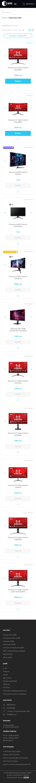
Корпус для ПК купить (11, 755)
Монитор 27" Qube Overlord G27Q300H (18, 69)
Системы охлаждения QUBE (13, 648)
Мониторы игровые (10, 761)
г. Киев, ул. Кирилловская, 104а (18, 711)
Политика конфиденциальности (15, 691)
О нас (5, 668)
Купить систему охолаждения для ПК (17, 764)
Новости (6, 671)
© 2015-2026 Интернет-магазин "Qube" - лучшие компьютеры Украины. (18, 774)
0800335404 (30, 4)
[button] (5, 56)
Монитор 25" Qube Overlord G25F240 (18, 486)
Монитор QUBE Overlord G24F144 (18, 173)
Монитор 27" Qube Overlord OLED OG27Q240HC (18, 591)
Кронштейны (8, 654)
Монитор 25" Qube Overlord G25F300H (18, 538)
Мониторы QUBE (9, 644)
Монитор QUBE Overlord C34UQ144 (18, 278)
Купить (18, 81)
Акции (5, 675)
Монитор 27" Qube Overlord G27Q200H (18, 434)
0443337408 (11, 708)
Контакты (6, 687)
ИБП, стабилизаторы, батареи (14, 651)
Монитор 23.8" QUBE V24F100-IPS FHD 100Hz (18, 330)
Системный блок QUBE (11, 638)
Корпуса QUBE (8, 641)
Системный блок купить (12, 751)
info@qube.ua (11, 714)
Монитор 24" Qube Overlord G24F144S (18, 382)
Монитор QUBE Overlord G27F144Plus (18, 225)
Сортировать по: (8, 30)
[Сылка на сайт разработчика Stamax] (26, 777)
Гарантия (6, 684)
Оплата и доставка (10, 681)
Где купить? (7, 678)
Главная (4, 18)
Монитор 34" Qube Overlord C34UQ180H (18, 121)
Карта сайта (7, 657)
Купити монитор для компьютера (15, 758)
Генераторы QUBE (9, 635)
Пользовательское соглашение (14, 694)
